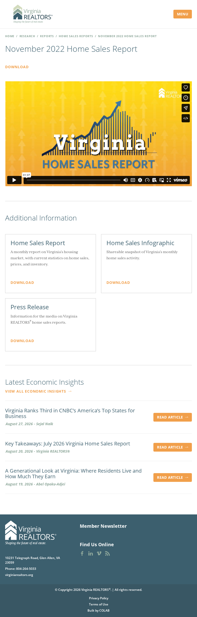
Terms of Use (98, 604)
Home (9, 36)
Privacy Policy (98, 598)
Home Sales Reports (76, 36)
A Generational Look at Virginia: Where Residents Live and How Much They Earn (73, 473)
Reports (47, 36)
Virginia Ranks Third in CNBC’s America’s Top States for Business (70, 413)
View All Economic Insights (36, 391)
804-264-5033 (26, 568)
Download (16, 66)
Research (27, 36)
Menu (182, 14)
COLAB (104, 610)
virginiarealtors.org (19, 575)
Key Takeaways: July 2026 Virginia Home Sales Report (67, 443)
